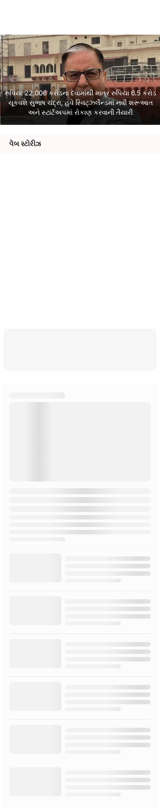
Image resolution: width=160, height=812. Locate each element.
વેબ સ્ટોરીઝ (25, 144)
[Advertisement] (80, 234)
